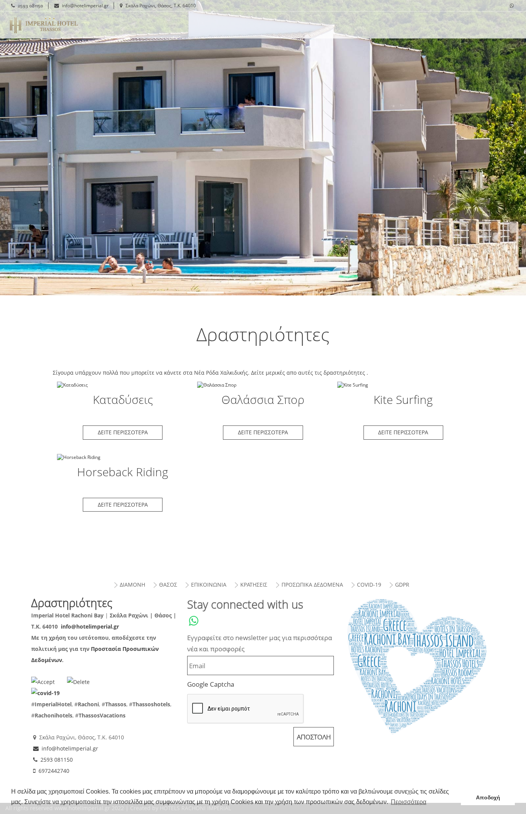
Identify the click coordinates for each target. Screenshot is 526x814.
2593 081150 (30, 5)
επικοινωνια (208, 584)
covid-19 (369, 584)
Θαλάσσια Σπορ (263, 384)
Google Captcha (210, 684)
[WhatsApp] (512, 5)
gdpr (402, 584)
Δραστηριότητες (44, 25)
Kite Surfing (403, 384)
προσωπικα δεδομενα (312, 584)
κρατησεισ (253, 584)
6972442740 (54, 770)
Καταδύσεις (122, 384)
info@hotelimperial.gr (85, 5)
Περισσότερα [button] (408, 802)
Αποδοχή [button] (488, 797)
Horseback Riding (122, 457)
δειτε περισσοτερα (123, 432)
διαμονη (132, 584)
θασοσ (168, 584)
